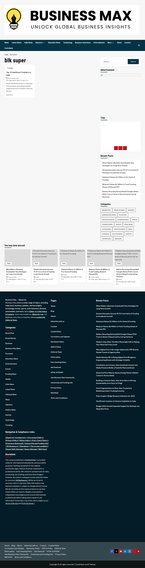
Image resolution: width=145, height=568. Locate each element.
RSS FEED (54, 393)
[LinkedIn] (125, 148)
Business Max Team (13, 78)
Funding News (107, 224)
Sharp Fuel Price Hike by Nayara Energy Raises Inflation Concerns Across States (117, 374)
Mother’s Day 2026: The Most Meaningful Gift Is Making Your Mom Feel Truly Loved (117, 343)
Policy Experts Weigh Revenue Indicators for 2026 (115, 396)
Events (134, 219)
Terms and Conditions (59, 398)
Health (118, 224)
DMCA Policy (56, 347)
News (7, 43)
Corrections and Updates (60, 337)
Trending (10, 68)
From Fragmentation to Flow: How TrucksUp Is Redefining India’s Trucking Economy (114, 389)
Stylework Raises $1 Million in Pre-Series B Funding (118, 178)
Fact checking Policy (58, 362)
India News (28, 43)
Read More (9, 95)
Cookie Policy (56, 331)
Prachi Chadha (12, 277)
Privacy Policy (56, 388)
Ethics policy (55, 357)
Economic (123, 215)
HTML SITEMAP (57, 372)
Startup (129, 234)
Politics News (117, 234)
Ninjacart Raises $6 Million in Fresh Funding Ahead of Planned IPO (119, 185)
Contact (127, 43)
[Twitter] (120, 148)
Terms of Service (11, 503)
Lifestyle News (119, 229)
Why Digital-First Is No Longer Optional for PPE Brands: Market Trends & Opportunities (117, 351)
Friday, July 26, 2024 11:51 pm (16, 80)
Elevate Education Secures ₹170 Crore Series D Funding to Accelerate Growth (120, 171)
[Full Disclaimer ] (28, 503)
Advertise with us (57, 321)
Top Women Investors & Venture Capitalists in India (116, 401)
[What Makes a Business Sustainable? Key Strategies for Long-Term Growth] (17, 258)
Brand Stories (119, 210)
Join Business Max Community (63, 377)
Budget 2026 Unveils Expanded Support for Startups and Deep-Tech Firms (118, 407)
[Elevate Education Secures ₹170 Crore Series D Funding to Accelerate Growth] (45, 258)
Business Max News (109, 215)
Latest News (17, 43)
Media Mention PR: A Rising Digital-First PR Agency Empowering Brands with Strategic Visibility (116, 358)
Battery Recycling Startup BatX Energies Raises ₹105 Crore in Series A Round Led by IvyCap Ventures (120, 194)
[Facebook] (116, 148)
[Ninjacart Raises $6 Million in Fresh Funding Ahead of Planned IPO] (100, 258)
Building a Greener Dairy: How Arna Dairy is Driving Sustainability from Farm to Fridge (116, 381)
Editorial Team (56, 352)
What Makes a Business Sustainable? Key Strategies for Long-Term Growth (118, 164)
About (119, 43)
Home (53, 306)
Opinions (105, 234)
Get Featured (56, 367)
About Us (35, 314)
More (110, 43)
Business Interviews (83, 43)
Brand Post (106, 210)
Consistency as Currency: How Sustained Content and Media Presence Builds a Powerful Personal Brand (117, 366)
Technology (67, 43)
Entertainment (99, 43)
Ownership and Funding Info (62, 383)
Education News (54, 43)
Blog (52, 311)
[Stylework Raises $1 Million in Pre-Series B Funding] (72, 258)
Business (39, 43)
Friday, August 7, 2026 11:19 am (17, 279)
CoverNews (79, 564)
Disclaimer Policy (57, 342)
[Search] (139, 45)
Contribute (9, 48)
